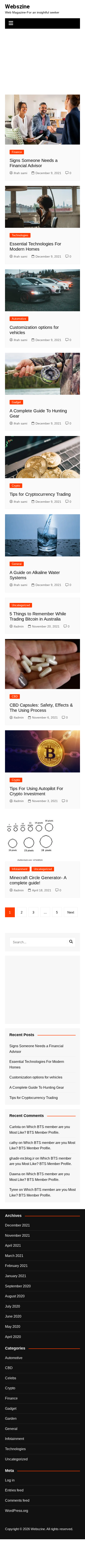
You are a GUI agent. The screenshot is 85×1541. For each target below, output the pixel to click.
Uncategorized (21, 605)
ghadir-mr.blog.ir (21, 1158)
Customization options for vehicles (35, 1077)
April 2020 (13, 1337)
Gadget (16, 402)
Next (70, 912)
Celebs (10, 1378)
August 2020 (15, 1296)
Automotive (19, 318)
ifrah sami (20, 173)
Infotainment (19, 869)
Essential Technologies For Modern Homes (36, 1064)
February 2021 (16, 1266)
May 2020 (12, 1326)
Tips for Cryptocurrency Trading (40, 494)
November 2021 (17, 1235)
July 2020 (12, 1306)
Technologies (20, 235)
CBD (15, 696)
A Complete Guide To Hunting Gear (36, 1087)
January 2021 (15, 1276)
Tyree (13, 1190)
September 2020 (18, 1286)
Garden (11, 1418)
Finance (17, 152)
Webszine (17, 6)
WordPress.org (16, 1511)
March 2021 (14, 1256)
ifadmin (19, 626)
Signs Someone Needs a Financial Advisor (36, 1048)
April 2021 (13, 1245)
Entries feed (14, 1490)
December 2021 (17, 1225)
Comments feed (17, 1500)
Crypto (16, 485)
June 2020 (13, 1316)
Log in (10, 1480)
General (17, 564)
